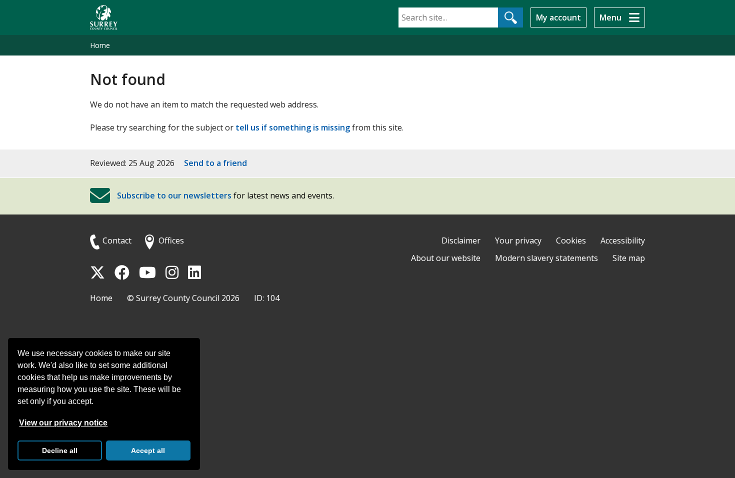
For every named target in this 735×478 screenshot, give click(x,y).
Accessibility (622, 240)
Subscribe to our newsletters (174, 195)
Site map (628, 258)
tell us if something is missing (293, 127)
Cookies (571, 240)
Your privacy (518, 240)
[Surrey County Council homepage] (104, 17)
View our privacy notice (63, 422)
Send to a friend (215, 163)
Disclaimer (461, 240)
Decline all (60, 450)
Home (100, 45)
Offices (171, 240)
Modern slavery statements (546, 258)
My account (558, 17)
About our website (445, 258)
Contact (117, 240)
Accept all (148, 450)
